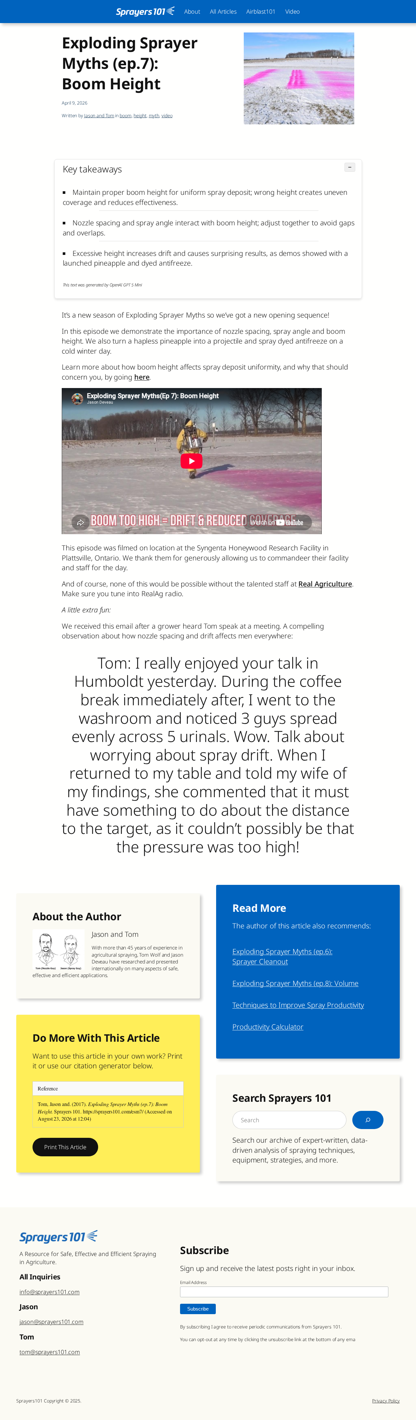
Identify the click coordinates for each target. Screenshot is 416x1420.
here (142, 377)
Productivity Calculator (268, 1026)
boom (126, 115)
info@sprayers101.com (50, 1292)
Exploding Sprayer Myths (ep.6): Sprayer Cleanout (282, 956)
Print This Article (65, 1147)
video (167, 115)
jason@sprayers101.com (52, 1322)
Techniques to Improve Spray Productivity (298, 1005)
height (140, 115)
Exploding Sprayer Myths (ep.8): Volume (295, 983)
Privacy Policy (386, 1401)
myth (154, 115)
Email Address (193, 1282)
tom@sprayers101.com (50, 1352)
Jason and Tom (99, 115)
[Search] (368, 1120)
